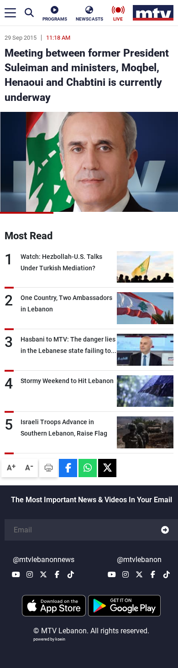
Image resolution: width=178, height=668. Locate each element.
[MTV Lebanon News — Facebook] (57, 574)
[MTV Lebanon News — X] (43, 574)
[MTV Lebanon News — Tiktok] (71, 574)
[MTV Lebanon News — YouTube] (16, 574)
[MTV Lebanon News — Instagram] (30, 574)
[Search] (29, 13)
